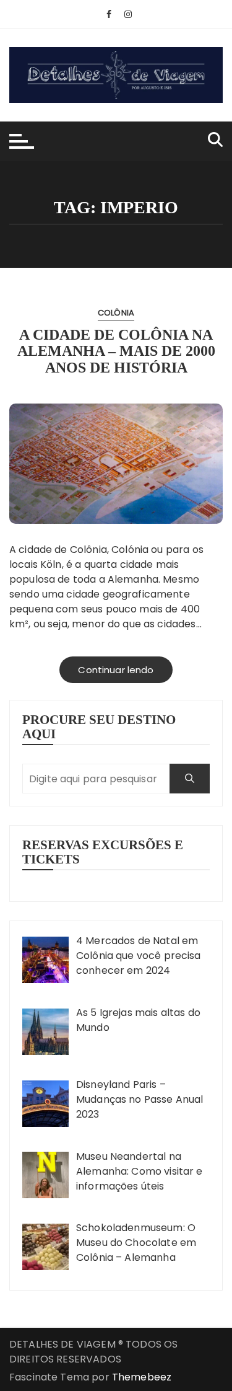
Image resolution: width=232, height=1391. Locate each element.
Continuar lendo (115, 669)
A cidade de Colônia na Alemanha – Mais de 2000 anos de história (116, 351)
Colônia (116, 313)
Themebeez (141, 1377)
